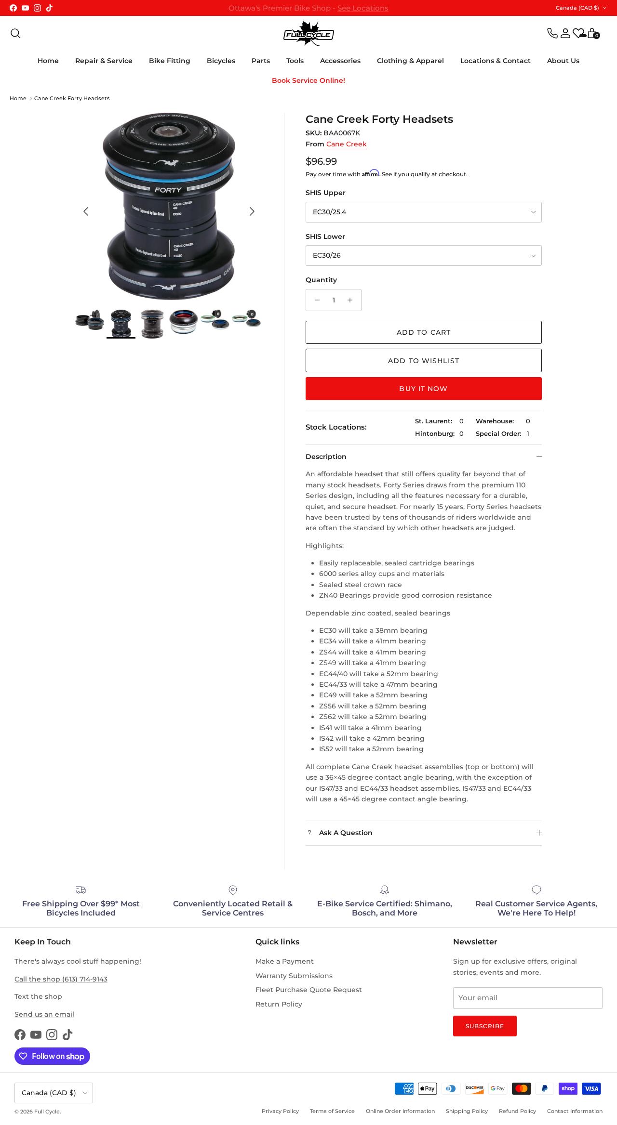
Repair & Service (104, 60)
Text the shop (38, 996)
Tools (295, 60)
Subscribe (485, 1026)
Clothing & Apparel (410, 60)
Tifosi (358, 9)
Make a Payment (284, 961)
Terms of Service (332, 1111)
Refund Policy (517, 1111)
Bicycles (221, 60)
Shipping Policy (467, 1111)
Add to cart (424, 332)
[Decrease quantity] (314, 300)
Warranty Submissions (294, 975)
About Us (563, 60)
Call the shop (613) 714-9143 (60, 979)
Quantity (321, 279)
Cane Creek (346, 144)
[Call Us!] (552, 33)
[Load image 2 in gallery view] (169, 206)
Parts (261, 60)
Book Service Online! (308, 80)
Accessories (340, 60)
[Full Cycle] (308, 33)
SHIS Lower (325, 236)
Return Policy (278, 1004)
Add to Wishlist (423, 360)
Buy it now (423, 388)
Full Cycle (47, 1111)
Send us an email (44, 1014)
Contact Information (575, 1111)
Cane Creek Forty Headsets (72, 98)
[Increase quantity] (352, 300)
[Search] (15, 33)
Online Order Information (400, 1111)
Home (48, 60)
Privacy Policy (280, 1111)
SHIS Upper (326, 192)
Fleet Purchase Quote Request (308, 989)
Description (326, 456)
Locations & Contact (495, 60)
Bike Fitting (169, 60)
